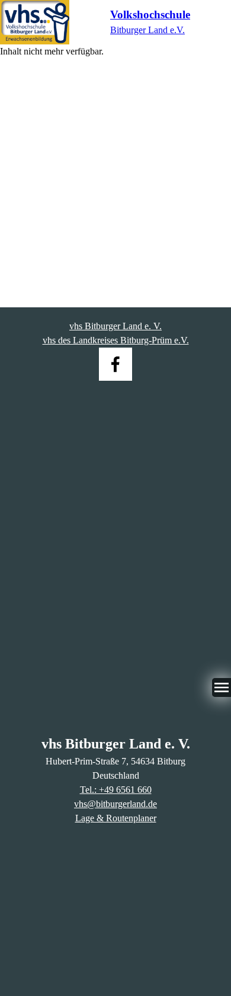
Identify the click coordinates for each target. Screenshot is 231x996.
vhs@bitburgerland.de (115, 804)
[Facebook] (115, 364)
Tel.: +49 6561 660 (116, 790)
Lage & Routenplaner (115, 818)
